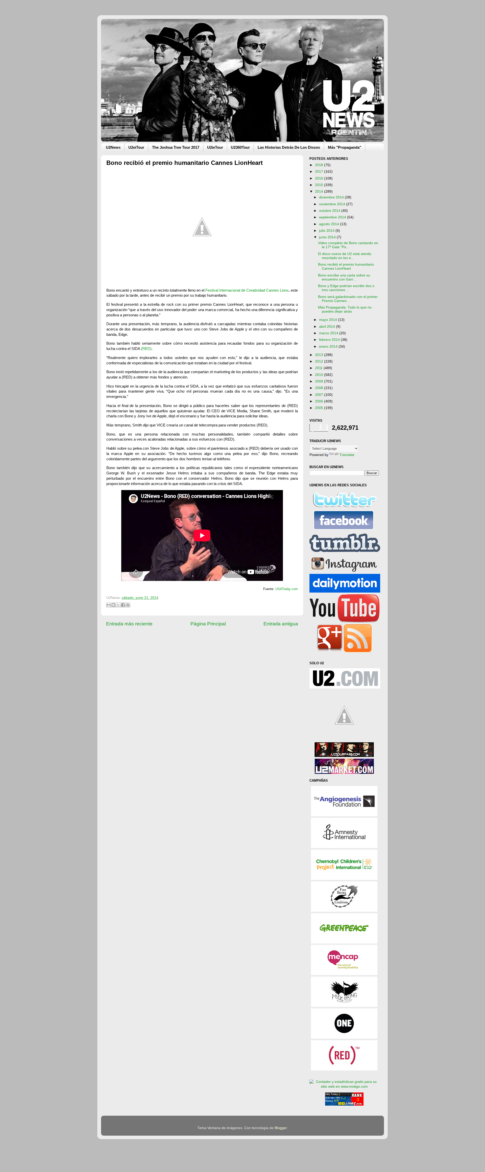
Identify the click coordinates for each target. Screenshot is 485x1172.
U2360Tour (240, 147)
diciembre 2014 (332, 197)
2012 (319, 361)
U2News (113, 147)
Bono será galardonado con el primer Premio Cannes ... (348, 299)
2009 (319, 381)
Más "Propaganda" (344, 147)
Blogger (281, 1128)
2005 (319, 408)
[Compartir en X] (118, 604)
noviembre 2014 (332, 204)
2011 (319, 368)
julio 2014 (327, 231)
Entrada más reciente (129, 623)
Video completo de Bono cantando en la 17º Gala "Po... (348, 245)
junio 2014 (328, 237)
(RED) (146, 349)
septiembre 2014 (333, 217)
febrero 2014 (330, 340)
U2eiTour (136, 147)
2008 (319, 388)
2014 (319, 191)
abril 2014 (327, 326)
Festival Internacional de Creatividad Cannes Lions (247, 290)
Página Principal (208, 623)
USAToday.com (286, 589)
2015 (319, 185)
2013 (319, 355)
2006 (319, 401)
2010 (319, 375)
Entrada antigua (280, 623)
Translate (347, 455)
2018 (319, 165)
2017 (319, 171)
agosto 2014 (329, 224)
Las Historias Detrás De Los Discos (289, 147)
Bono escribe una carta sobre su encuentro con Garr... (344, 277)
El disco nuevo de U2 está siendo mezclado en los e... (344, 256)
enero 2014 (328, 346)
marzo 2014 (329, 333)
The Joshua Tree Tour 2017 (175, 147)
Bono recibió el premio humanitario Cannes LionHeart (346, 266)
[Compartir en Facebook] (123, 604)
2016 (319, 178)
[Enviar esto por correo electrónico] (108, 604)
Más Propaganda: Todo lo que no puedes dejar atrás (345, 309)
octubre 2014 (330, 211)
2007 (319, 395)
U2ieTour (215, 147)
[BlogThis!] (113, 604)
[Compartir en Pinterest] (127, 604)
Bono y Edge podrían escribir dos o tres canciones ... (346, 288)
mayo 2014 (328, 320)
